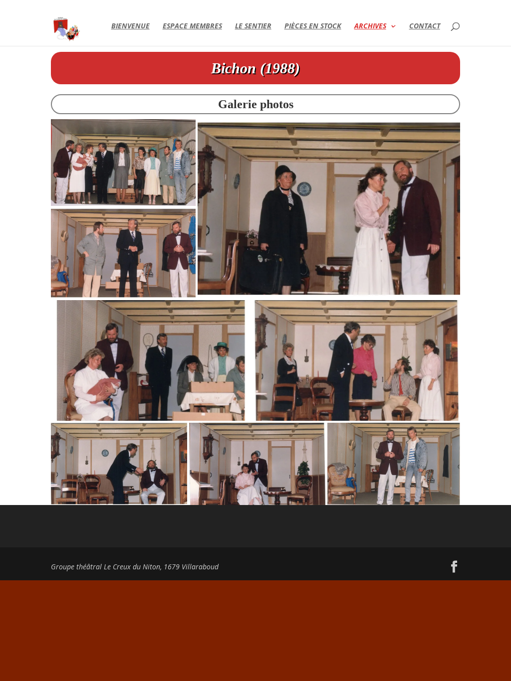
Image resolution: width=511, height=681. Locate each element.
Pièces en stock (312, 26)
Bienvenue (130, 26)
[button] (123, 162)
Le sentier (253, 26)
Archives (370, 26)
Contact (424, 26)
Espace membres (192, 26)
